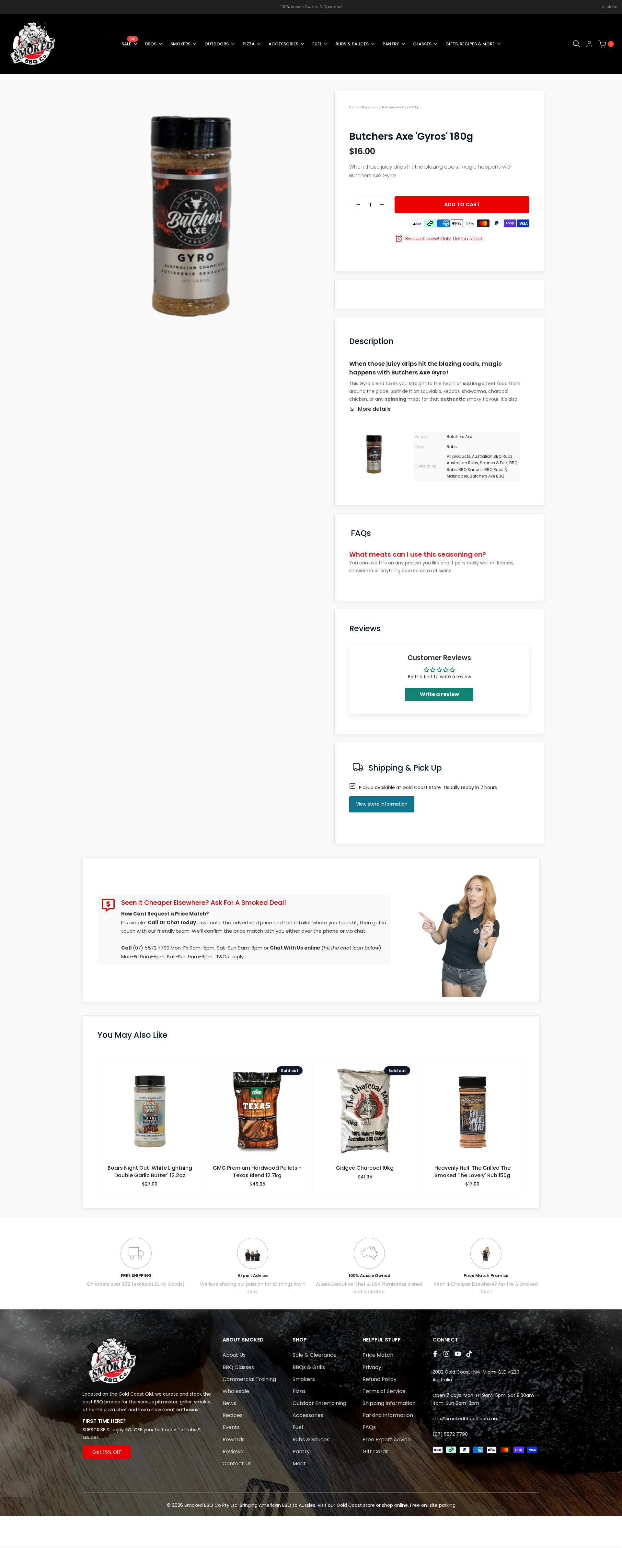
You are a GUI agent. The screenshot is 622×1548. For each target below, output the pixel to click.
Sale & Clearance (315, 1355)
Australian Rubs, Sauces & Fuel (477, 463)
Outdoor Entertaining (319, 1403)
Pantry (301, 1451)
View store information (382, 804)
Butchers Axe (459, 436)
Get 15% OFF (106, 1451)
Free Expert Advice (387, 1439)
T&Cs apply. (230, 956)
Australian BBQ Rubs (492, 456)
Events (231, 1427)
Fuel (298, 1427)
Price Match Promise (486, 1275)
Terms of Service (384, 1391)
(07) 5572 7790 (151, 947)
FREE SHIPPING (136, 1275)
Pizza (299, 1391)
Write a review (439, 694)
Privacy (372, 1367)
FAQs (369, 1427)
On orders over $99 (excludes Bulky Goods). (136, 1284)
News (229, 1403)
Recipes (233, 1415)
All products (369, 107)
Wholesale (236, 1391)
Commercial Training (249, 1379)
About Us (234, 1355)
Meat (299, 1463)
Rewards (234, 1439)
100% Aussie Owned (369, 1275)
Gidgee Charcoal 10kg (365, 1168)
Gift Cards (375, 1451)
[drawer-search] (576, 44)
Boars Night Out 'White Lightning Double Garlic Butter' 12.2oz (150, 1171)
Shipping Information (389, 1403)
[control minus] (355, 204)
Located (92, 1394)
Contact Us (237, 1463)
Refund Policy (380, 1379)
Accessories (308, 1415)
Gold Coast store (356, 1505)
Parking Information (388, 1415)
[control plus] (384, 204)
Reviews (233, 1451)
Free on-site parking (432, 1505)
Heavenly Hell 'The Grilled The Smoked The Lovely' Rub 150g (472, 1171)
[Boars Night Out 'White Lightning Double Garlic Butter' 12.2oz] (150, 1114)
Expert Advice (253, 1275)
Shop (352, 107)
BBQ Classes (238, 1367)
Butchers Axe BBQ (487, 476)
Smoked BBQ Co (202, 1505)
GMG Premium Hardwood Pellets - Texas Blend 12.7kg (257, 1171)
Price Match (378, 1355)
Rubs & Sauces (311, 1439)
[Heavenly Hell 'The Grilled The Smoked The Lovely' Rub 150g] (472, 1114)
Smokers (304, 1379)
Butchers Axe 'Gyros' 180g (400, 107)
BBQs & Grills (309, 1367)
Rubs (452, 446)
